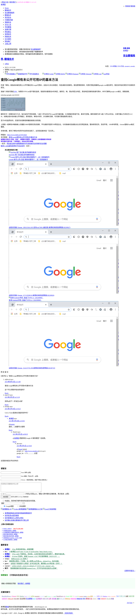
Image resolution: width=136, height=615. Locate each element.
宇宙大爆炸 (16, 598)
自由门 (95, 598)
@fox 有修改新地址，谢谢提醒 (22, 549)
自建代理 (8, 29)
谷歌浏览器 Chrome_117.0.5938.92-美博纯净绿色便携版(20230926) (31, 295)
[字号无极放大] (33, 74)
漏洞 (58, 598)
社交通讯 (8, 39)
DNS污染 (120, 66)
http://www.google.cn (32, 451)
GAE (28, 596)
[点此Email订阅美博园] (49, 509)
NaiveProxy (59, 596)
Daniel (20, 449)
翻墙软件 (8, 10)
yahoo (109, 596)
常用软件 (8, 34)
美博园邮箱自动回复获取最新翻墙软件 (18, 513)
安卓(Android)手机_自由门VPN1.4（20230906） (25, 300)
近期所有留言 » (129, 571)
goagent (127, 66)
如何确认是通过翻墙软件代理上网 (17, 520)
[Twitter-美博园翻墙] (19, 509)
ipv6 (46, 596)
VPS (101, 596)
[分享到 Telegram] (85, 74)
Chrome (14, 596)
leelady (12, 424)
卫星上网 (8, 44)
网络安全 (67, 598)
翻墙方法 (89, 598)
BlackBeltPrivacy (6, 596)
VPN (15, 91)
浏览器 (54, 598)
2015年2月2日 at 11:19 (12, 397)
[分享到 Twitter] (48, 74)
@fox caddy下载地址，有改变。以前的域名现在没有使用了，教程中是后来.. (38, 554)
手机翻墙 (8, 27)
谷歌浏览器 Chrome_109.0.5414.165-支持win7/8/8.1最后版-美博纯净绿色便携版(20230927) (39, 227)
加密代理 (131, 596)
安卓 (34, 598)
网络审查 (73, 598)
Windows (105, 596)
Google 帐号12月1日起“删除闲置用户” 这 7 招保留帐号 (28, 159)
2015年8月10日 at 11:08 (13, 382)
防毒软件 (103, 598)
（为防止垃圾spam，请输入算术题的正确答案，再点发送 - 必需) (46, 494)
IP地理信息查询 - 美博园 (9, 530)
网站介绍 (5, 2)
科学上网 (62, 598)
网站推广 (8, 41)
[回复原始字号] (21, 74)
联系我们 (13, 2)
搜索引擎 (45, 598)
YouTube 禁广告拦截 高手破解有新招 (21, 155)
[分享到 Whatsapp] (71, 74)
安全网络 (23, 598)
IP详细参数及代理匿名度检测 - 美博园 (13, 532)
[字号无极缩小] (10, 74)
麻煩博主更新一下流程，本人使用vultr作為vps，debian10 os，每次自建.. (34, 561)
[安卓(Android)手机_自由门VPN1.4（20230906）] (26, 298)
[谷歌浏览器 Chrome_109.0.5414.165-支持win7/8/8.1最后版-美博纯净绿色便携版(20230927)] (64, 225)
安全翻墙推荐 (9, 13)
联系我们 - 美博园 (24, 583)
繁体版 (132, 6)
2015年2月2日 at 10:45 (24, 446)
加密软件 (4, 598)
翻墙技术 (8, 15)
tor (78, 596)
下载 (117, 596)
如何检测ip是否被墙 (12, 515)
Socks (67, 596)
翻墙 (84, 598)
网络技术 (8, 36)
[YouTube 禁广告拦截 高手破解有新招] (22, 152)
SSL (74, 596)
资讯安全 (8, 17)
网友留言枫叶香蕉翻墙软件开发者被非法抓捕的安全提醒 (27, 143)
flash (25, 596)
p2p (64, 596)
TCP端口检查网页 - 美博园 (10, 539)
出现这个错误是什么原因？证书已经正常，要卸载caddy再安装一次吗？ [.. (36, 563)
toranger (81, 596)
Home (7, 8)
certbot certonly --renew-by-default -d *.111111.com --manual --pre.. (33, 566)
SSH (71, 596)
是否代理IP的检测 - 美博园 (10, 534)
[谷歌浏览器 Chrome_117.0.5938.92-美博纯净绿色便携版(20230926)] (64, 293)
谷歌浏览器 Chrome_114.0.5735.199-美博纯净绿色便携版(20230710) (32, 368)
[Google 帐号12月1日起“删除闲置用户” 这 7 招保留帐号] (29, 157)
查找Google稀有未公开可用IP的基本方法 (23, 137)
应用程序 (39, 598)
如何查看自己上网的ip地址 (14, 518)
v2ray (94, 596)
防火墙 (109, 598)
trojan (85, 596)
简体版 (127, 6)
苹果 (99, 598)
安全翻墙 (29, 598)
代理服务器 (9, 20)
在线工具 (10, 598)
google (132, 66)
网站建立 (8, 32)
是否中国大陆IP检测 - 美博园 (11, 536)
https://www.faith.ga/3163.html (17, 135)
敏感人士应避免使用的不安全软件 (13, 146)
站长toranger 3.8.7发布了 (19, 559)
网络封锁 (79, 598)
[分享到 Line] (97, 74)
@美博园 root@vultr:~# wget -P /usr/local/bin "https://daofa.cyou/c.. (31, 551)
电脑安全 (8, 22)
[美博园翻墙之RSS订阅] (35, 509)
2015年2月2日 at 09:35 (20, 434)
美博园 (3, 4)
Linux (49, 596)
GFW (32, 596)
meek (54, 596)
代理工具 (122, 596)
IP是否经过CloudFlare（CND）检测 (12, 538)
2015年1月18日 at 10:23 (13, 409)
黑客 (112, 598)
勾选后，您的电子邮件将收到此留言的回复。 (20, 501)
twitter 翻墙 (90, 596)
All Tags (129, 603)
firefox (22, 596)
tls (76, 596)
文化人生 (8, 24)
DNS (18, 596)
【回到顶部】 (68, 613)
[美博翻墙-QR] (6, 509)
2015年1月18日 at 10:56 (17, 421)
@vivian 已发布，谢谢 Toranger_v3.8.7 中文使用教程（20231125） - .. (36, 556)
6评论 (7, 64)
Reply (7, 393)
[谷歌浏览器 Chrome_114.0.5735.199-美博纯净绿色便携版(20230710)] (64, 366)
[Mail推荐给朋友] (105, 74)
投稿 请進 (126, 48)
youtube (113, 596)
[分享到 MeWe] (59, 74)
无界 (49, 598)
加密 (126, 596)
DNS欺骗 (113, 66)
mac (52, 596)
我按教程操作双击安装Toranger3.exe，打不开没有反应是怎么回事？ (34, 568)
